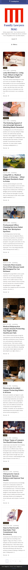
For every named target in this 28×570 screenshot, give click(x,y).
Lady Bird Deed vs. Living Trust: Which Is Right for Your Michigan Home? (13, 75)
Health (5, 260)
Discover (5, 95)
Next (20, 561)
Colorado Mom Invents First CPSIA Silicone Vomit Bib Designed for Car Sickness (13, 268)
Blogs (5, 220)
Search (13, 39)
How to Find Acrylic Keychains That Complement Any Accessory (11, 531)
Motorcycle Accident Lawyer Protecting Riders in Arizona (13, 390)
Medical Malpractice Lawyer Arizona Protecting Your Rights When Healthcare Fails (13, 329)
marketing (13, 70)
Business (6, 118)
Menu (15, 44)
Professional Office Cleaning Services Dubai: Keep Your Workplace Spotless (13, 228)
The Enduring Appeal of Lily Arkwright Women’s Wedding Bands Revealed (13, 125)
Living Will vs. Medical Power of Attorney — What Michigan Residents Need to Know (13, 178)
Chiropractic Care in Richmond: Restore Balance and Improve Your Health (13, 477)
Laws (5, 67)
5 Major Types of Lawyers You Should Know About (13, 441)
